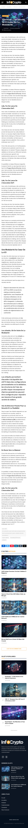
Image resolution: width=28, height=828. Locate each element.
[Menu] (2, 2)
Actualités (5, 15)
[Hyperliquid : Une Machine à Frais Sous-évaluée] (14, 713)
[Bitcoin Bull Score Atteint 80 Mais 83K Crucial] (14, 630)
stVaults (4, 540)
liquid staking (5, 537)
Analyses (3, 802)
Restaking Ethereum (15, 537)
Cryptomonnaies (5, 805)
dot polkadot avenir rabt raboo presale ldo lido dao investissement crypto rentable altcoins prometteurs (13, 533)
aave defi (4, 528)
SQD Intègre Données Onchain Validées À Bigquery (17, 768)
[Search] (26, 2)
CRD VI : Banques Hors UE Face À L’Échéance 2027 (15, 700)
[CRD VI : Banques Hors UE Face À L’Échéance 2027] (14, 690)
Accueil (3, 797)
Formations (4, 807)
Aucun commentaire (15, 28)
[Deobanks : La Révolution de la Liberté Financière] (14, 667)
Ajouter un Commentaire (14, 648)
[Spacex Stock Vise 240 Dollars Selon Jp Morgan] (14, 585)
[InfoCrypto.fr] (14, 2)
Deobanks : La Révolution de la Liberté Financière (14, 677)
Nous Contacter (5, 809)
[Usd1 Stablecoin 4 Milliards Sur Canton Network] (14, 608)
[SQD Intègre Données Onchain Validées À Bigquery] (14, 562)
